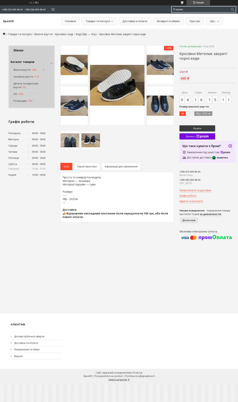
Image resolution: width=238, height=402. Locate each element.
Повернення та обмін (27, 349)
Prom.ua (137, 372)
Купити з (191, 136)
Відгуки (18, 356)
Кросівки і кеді (64, 34)
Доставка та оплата (26, 343)
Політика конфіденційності (140, 376)
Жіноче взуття (43, 34)
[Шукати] (232, 9)
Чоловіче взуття (23, 76)
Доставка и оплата (135, 21)
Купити (197, 128)
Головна (70, 21)
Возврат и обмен (168, 21)
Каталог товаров (22, 62)
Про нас (194, 21)
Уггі (15, 94)
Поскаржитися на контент (108, 376)
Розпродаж (20, 100)
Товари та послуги (98, 21)
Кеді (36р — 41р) (86, 34)
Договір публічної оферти (29, 336)
